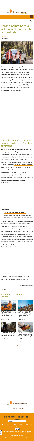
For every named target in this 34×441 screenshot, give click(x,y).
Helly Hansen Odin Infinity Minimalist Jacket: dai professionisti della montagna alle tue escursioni (8, 314)
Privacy (1, 433)
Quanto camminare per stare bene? (15, 212)
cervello (11, 346)
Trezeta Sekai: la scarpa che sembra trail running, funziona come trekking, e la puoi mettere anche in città (25, 335)
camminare (4, 346)
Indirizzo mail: (17, 419)
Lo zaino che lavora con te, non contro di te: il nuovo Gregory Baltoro (8, 334)
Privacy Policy (5, 437)
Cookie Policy (12, 437)
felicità (16, 346)
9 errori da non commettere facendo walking (18, 218)
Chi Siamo (14, 408)
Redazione (3, 36)
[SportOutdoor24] (17, 11)
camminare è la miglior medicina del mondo (14, 154)
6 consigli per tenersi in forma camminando (17, 215)
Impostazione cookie (17, 411)
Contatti (21, 408)
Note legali (29, 437)
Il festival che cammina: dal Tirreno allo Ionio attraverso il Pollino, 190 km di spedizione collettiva (25, 314)
